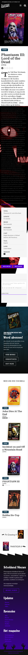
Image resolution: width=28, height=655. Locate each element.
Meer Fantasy (7, 266)
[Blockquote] (13, 288)
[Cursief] (4, 288)
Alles (6, 615)
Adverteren (8, 641)
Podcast (7, 604)
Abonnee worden (11, 590)
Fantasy (7, 621)
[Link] (17, 288)
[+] (20, 287)
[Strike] (8, 288)
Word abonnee (10, 355)
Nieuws (7, 602)
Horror (7, 617)
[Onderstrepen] (6, 288)
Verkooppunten (11, 359)
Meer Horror (18, 266)
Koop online (10, 364)
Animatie (7, 626)
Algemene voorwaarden (13, 653)
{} (18, 287)
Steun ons (8, 639)
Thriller (7, 624)
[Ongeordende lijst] (11, 288)
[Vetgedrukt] (3, 288)
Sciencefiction (9, 619)
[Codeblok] (15, 288)
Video (6, 606)
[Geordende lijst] (10, 288)
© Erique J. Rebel (6, 204)
